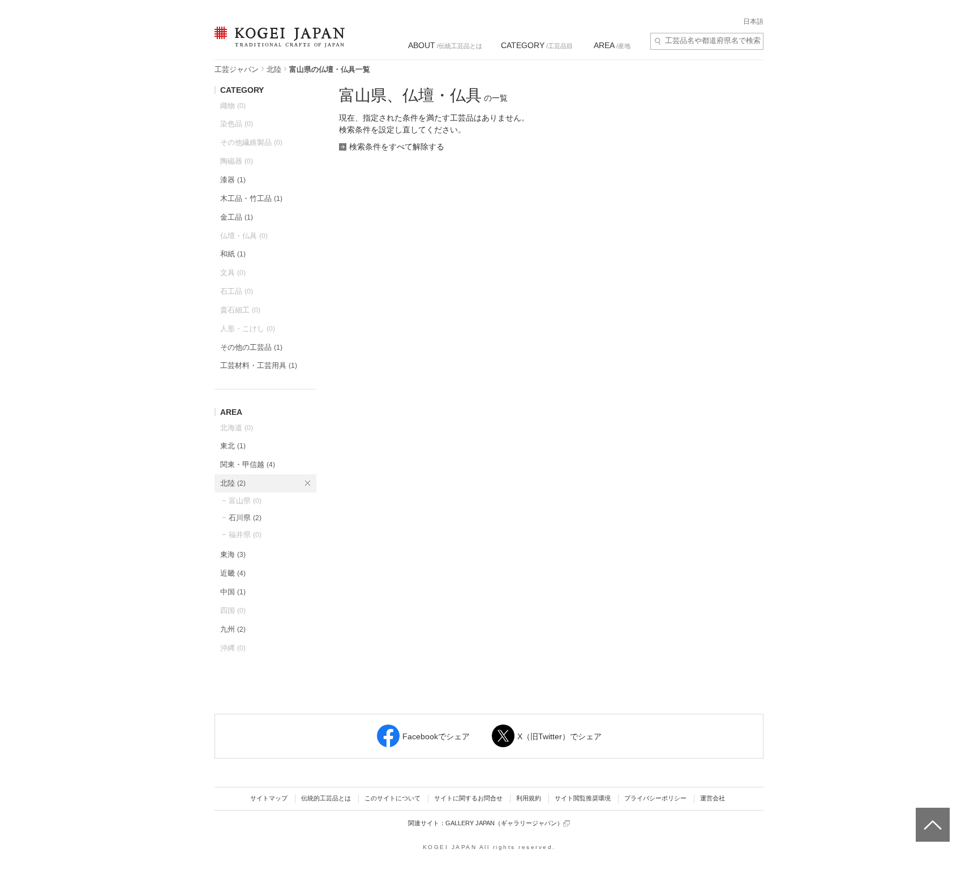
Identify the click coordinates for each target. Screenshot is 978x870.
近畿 (233, 573)
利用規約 (528, 798)
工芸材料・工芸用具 (258, 365)
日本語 (753, 21)
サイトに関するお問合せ (468, 798)
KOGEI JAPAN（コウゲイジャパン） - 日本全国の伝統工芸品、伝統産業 (278, 44)
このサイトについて (392, 798)
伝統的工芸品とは (326, 798)
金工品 (236, 217)
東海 (233, 554)
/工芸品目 (537, 45)
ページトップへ (931, 816)
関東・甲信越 (247, 464)
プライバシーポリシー (655, 798)
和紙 (233, 254)
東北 (233, 446)
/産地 (612, 45)
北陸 (274, 69)
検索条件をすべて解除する (396, 146)
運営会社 (712, 798)
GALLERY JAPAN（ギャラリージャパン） (504, 823)
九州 (233, 629)
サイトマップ (269, 798)
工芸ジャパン (237, 69)
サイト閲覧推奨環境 (583, 798)
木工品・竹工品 (251, 198)
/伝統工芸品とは (445, 45)
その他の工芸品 (251, 347)
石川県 (245, 517)
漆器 (233, 179)
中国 (233, 592)
